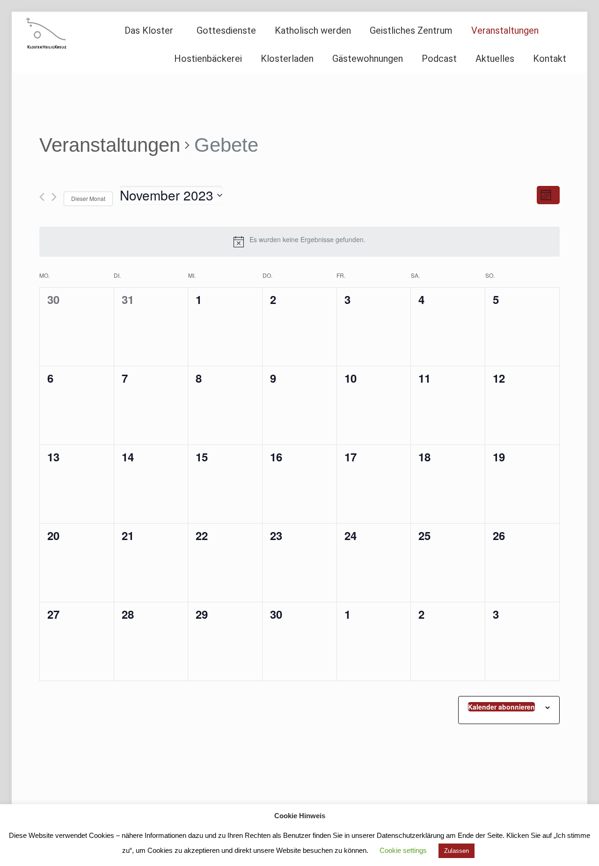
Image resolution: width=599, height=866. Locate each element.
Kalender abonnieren (501, 706)
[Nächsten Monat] (54, 196)
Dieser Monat (88, 198)
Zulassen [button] (456, 850)
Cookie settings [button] (403, 850)
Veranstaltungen (109, 145)
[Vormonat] (41, 196)
